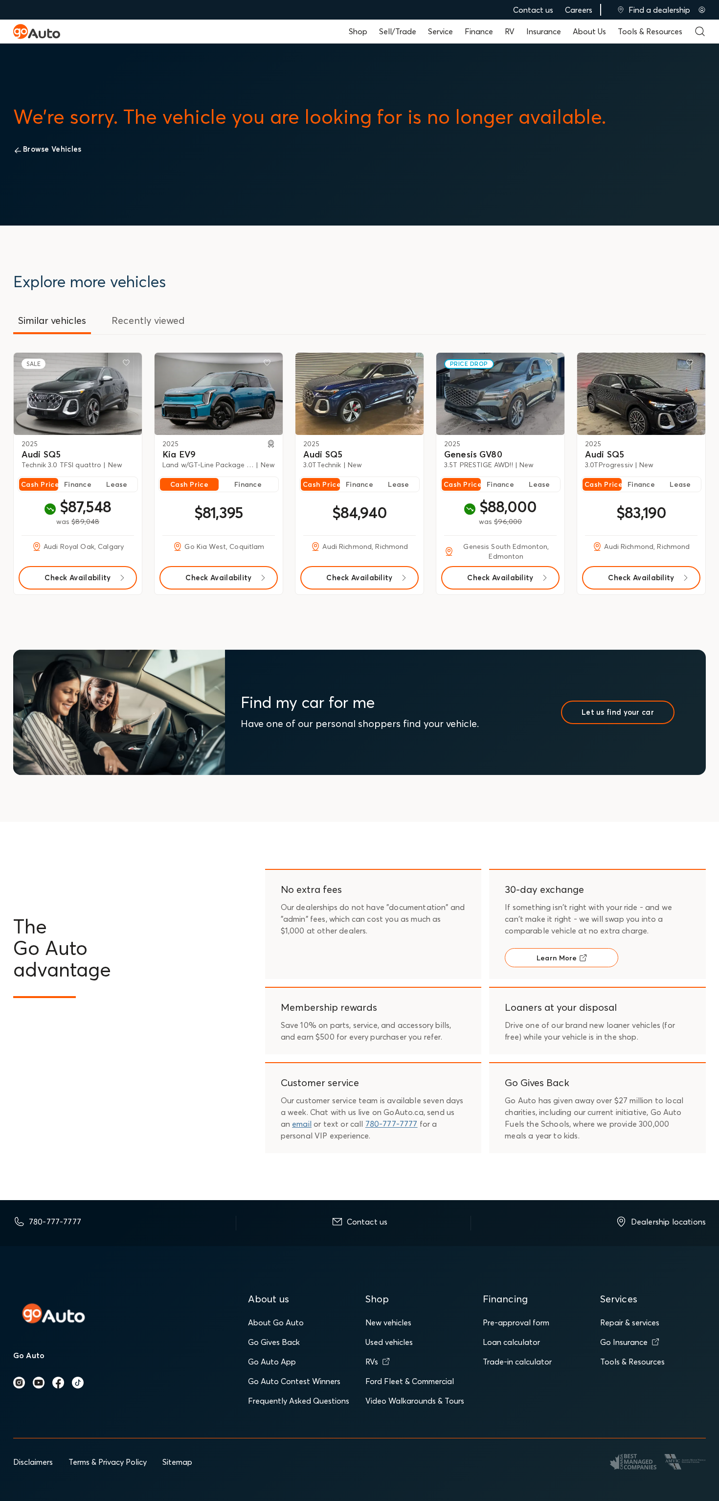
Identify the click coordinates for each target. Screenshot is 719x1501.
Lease (116, 484)
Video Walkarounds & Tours (414, 1401)
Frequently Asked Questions (298, 1401)
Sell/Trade (397, 31)
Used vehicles (389, 1342)
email (302, 1124)
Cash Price (39, 484)
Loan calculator (511, 1342)
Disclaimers (33, 1462)
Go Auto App (272, 1361)
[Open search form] (700, 31)
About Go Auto (276, 1322)
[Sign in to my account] (702, 10)
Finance (479, 31)
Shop (358, 31)
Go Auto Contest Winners (294, 1381)
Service (440, 31)
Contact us (533, 10)
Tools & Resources (650, 31)
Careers (578, 10)
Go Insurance (624, 1342)
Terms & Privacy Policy (107, 1462)
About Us (589, 31)
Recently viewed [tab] (148, 320)
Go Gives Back (274, 1342)
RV (510, 31)
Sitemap (177, 1462)
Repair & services (629, 1322)
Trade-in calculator (517, 1361)
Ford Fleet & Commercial (409, 1381)
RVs (371, 1361)
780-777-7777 (391, 1124)
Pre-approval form (516, 1322)
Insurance (543, 31)
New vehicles (388, 1322)
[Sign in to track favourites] (128, 364)
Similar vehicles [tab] (52, 320)
